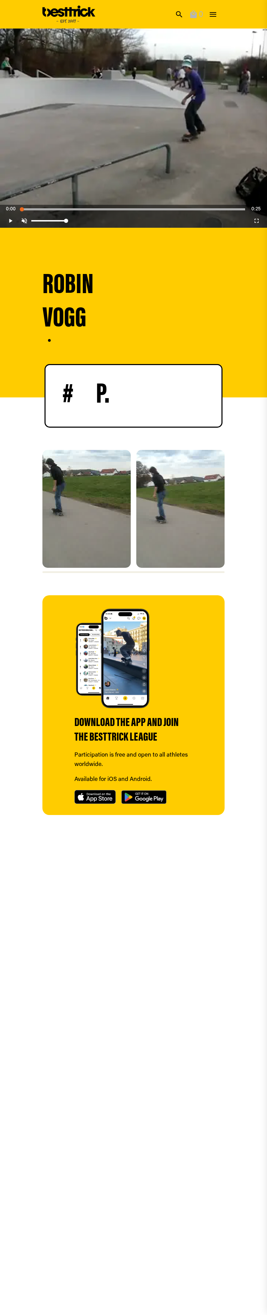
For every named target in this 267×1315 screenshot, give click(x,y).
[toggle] (213, 14)
